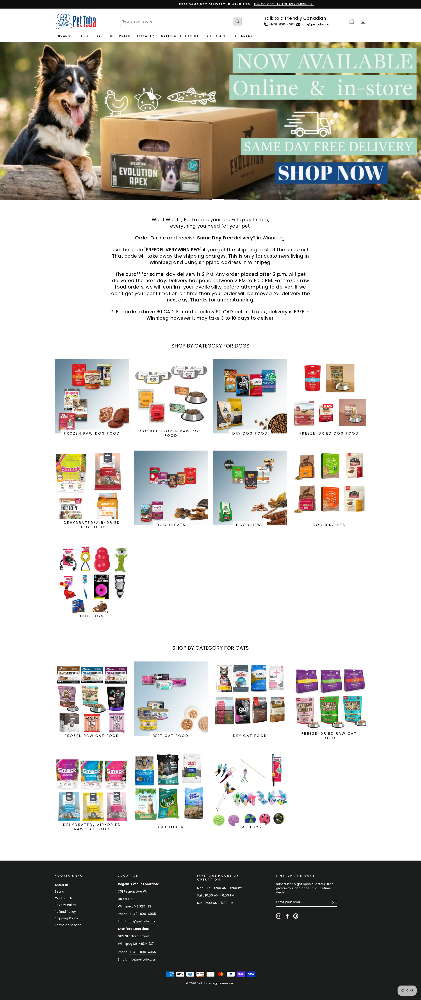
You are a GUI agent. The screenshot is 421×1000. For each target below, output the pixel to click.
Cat (99, 36)
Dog (84, 36)
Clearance (245, 36)
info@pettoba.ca (141, 921)
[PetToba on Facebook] (287, 916)
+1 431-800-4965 (142, 914)
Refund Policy (65, 912)
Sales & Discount (180, 36)
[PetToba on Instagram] (278, 916)
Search (60, 891)
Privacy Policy (65, 905)
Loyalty (146, 36)
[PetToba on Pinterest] (295, 916)
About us (62, 885)
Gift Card (216, 36)
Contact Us (64, 898)
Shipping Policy (66, 918)
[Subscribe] (334, 902)
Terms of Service (68, 925)
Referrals (120, 36)
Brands (65, 36)
